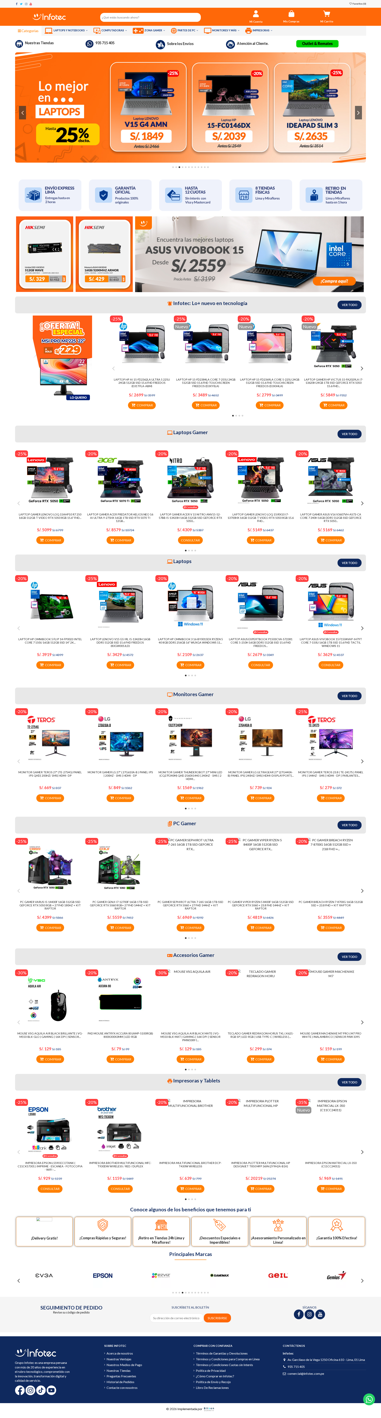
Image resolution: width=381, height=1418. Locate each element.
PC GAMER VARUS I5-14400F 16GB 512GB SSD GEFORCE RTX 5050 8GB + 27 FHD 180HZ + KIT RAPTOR (50, 905)
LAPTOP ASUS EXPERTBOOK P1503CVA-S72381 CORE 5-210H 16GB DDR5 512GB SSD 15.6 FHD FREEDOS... (260, 642)
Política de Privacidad (211, 1370)
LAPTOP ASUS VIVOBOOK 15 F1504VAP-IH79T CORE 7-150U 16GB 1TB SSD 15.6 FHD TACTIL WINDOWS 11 (331, 642)
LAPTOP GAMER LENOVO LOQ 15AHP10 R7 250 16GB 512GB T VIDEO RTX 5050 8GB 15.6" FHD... (50, 516)
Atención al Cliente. (252, 43)
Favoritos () (359, 3)
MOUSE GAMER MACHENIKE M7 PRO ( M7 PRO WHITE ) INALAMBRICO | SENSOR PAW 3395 (330, 1035)
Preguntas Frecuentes (121, 1376)
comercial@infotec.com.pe (306, 1373)
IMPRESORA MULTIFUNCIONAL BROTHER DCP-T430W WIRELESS (190, 1164)
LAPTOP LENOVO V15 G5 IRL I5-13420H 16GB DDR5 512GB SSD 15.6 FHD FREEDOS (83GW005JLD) (120, 642)
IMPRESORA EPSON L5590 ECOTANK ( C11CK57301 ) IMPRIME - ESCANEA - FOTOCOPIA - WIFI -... (50, 1166)
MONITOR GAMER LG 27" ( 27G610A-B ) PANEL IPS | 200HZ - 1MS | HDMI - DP (120, 773)
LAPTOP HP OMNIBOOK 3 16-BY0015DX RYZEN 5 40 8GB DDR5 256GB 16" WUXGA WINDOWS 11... (190, 640)
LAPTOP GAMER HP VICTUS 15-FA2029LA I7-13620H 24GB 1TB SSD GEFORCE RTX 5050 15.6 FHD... (333, 383)
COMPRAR (145, 405)
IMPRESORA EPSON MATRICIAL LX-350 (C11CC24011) (331, 1164)
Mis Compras (291, 21)
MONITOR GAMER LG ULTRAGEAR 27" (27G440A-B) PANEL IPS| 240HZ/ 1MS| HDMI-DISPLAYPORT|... (261, 773)
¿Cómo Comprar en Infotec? (215, 1376)
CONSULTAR (190, 540)
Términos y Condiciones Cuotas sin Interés (224, 1365)
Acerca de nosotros (120, 1353)
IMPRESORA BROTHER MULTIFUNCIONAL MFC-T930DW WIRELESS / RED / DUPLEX (120, 1164)
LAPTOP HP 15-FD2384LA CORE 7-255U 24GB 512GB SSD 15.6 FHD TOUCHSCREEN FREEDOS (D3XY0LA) (206, 383)
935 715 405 (104, 43)
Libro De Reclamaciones (212, 1387)
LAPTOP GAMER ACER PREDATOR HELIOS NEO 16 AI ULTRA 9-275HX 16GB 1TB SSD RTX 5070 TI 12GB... (120, 518)
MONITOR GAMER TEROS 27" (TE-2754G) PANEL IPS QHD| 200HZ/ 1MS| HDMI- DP (50, 773)
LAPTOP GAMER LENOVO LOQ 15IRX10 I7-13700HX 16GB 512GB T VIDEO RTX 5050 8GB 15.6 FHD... (261, 518)
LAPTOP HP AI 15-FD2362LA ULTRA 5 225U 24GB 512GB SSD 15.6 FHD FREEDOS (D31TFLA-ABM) (142, 383)
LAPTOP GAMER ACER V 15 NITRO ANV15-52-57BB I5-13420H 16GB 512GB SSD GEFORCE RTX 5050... (190, 518)
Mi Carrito (326, 21)
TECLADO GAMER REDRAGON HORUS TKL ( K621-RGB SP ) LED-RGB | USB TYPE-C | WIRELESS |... (261, 1035)
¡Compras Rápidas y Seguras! (102, 1238)
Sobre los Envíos (180, 43)
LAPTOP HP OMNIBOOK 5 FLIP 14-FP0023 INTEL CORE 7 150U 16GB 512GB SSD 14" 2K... (50, 640)
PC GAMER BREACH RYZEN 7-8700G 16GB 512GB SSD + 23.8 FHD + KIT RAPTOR (331, 903)
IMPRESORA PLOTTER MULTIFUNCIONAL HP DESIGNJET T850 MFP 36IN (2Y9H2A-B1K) (260, 1164)
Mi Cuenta (255, 21)
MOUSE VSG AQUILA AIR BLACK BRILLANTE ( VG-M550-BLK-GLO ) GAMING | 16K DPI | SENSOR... (50, 1035)
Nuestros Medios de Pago (124, 1365)
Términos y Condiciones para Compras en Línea (228, 1359)
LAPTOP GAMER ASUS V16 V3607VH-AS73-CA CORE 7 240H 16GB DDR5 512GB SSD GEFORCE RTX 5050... (331, 518)
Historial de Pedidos (120, 1382)
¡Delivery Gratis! (44, 1238)
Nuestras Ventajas (119, 1359)
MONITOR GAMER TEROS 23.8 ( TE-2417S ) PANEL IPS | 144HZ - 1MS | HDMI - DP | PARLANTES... (330, 773)
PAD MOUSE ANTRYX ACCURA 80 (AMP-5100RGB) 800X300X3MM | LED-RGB (120, 1035)
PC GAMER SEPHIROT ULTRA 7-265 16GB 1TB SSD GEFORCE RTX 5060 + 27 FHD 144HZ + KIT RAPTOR (190, 905)
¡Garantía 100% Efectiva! (336, 1238)
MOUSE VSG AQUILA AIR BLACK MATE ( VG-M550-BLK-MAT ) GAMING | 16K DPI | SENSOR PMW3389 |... (190, 1037)
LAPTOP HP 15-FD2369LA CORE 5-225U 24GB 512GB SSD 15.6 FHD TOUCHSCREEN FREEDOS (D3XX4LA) (269, 383)
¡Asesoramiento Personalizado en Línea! (278, 1240)
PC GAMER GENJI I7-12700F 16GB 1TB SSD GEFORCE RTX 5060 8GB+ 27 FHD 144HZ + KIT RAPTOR (120, 905)
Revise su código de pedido (71, 1312)
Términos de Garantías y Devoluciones (222, 1353)
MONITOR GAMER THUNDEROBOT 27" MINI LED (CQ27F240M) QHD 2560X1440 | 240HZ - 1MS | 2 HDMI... (190, 775)
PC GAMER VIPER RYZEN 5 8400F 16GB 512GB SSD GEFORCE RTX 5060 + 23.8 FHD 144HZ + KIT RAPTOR (261, 905)
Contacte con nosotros (122, 1387)
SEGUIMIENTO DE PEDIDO (71, 1308)
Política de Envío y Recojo (213, 1382)
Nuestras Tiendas (39, 43)
